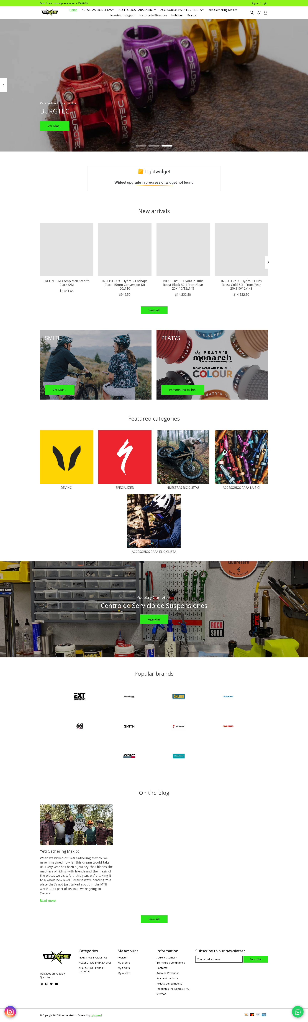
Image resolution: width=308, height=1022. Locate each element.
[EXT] (80, 697)
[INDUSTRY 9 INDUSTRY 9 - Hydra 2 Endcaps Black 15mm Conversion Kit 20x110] (125, 249)
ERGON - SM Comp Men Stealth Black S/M (66, 283)
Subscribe (255, 959)
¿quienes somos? (166, 957)
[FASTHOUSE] (129, 697)
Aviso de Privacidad (167, 973)
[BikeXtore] (50, 12)
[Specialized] (178, 726)
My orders (124, 962)
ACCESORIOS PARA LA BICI (241, 487)
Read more (48, 900)
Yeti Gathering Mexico (223, 10)
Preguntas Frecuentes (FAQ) (173, 988)
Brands (192, 15)
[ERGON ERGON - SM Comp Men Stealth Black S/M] (66, 249)
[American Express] (264, 1015)
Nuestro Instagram (122, 15)
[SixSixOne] (80, 726)
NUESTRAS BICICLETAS (183, 487)
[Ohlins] (178, 697)
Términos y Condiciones (170, 962)
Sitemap (161, 994)
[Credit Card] (246, 1015)
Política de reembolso (169, 983)
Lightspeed (96, 1015)
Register (123, 957)
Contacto (162, 968)
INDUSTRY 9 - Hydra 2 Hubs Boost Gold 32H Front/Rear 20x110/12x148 (241, 285)
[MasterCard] (252, 1015)
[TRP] (129, 756)
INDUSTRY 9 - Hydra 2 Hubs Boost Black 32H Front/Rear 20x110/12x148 (183, 285)
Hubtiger (177, 15)
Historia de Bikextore (153, 15)
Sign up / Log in (259, 3)
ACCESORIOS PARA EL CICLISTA (154, 551)
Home (73, 10)
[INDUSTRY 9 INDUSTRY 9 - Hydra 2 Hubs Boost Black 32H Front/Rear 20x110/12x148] (183, 249)
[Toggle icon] (251, 12)
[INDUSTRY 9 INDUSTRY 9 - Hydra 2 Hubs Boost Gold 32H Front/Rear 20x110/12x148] (241, 249)
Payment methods (167, 978)
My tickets (124, 968)
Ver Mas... (54, 126)
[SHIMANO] (228, 697)
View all (154, 310)
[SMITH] (129, 726)
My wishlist (124, 973)
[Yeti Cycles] (178, 756)
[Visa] (258, 1015)
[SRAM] (228, 726)
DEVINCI (67, 487)
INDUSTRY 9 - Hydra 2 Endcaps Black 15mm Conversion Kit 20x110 (124, 285)
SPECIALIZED (125, 487)
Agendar (154, 619)
